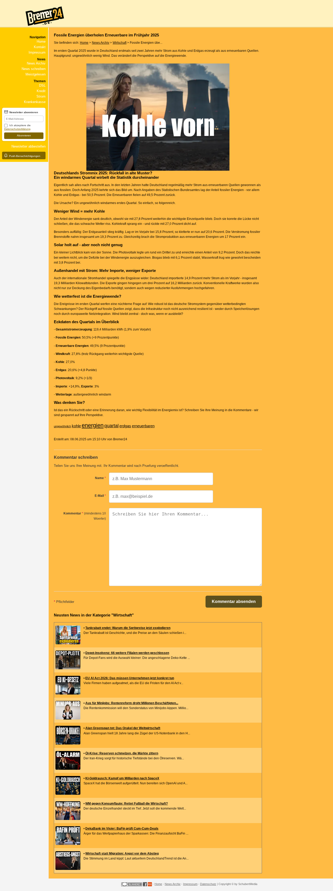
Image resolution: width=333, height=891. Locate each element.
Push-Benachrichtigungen (24, 156)
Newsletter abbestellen (28, 146)
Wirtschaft (119, 42)
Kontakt (40, 47)
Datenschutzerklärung (17, 129)
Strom (41, 96)
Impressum (37, 52)
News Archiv (36, 63)
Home (41, 41)
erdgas (125, 426)
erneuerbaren (143, 426)
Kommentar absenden (234, 601)
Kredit (41, 91)
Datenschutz (208, 884)
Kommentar (84, 516)
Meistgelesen (35, 74)
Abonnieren (24, 135)
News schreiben (34, 69)
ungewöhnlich (62, 426)
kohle (76, 426)
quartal (111, 425)
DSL (42, 85)
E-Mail (100, 496)
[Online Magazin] (33, 27)
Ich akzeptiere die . (17, 127)
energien (93, 425)
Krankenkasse (35, 102)
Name (100, 478)
